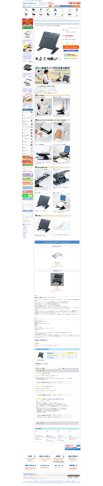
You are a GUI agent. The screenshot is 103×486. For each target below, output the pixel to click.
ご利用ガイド (25, 225)
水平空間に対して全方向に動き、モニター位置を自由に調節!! (51, 438)
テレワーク (38, 365)
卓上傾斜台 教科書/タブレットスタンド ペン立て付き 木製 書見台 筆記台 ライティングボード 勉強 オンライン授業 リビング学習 (27, 56)
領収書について (25, 232)
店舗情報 (24, 234)
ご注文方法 (25, 229)
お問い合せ (25, 237)
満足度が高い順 (75, 368)
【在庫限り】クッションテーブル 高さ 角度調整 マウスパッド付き (27, 74)
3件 (53, 357)
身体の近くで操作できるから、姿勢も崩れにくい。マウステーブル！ (63, 438)
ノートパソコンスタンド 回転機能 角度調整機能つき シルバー (27, 40)
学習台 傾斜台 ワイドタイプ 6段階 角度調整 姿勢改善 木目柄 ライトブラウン (27, 104)
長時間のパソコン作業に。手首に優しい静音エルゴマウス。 (74, 437)
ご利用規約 (25, 227)
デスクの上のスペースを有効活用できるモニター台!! (40, 437)
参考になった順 (68, 368)
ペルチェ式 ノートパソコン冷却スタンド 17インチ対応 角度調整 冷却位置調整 (27, 89)
